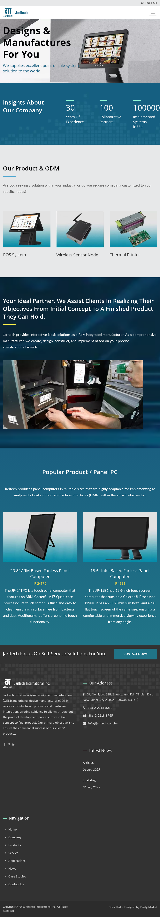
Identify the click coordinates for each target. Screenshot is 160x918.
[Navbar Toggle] (153, 12)
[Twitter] (9, 744)
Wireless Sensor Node (24, 255)
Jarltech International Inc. (41, 907)
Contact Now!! (136, 654)
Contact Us (16, 884)
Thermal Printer (71, 254)
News (12, 868)
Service (13, 853)
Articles (88, 762)
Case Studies (17, 876)
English (151, 3)
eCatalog (89, 780)
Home (12, 829)
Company (14, 837)
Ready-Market (148, 907)
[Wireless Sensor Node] (26, 229)
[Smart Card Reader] (133, 229)
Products (14, 845)
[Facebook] (5, 744)
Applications (17, 860)
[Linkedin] (13, 744)
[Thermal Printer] (80, 229)
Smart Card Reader (128, 254)
